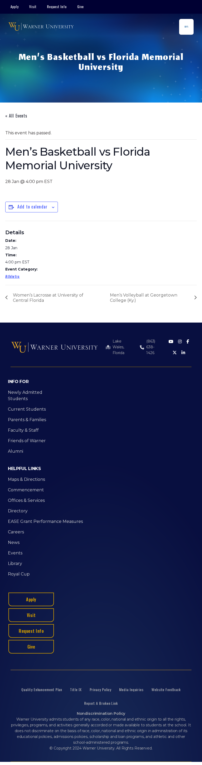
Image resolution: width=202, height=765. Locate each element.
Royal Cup (19, 574)
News (13, 542)
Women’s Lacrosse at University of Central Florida (48, 298)
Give (80, 6)
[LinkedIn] (183, 353)
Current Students (27, 409)
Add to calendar (32, 206)
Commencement (26, 489)
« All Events (16, 116)
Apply (15, 6)
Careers (16, 531)
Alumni (15, 451)
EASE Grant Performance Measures (45, 521)
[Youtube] (171, 342)
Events (15, 552)
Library (15, 563)
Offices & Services (26, 500)
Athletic (12, 276)
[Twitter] (175, 353)
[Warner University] (41, 27)
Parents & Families (27, 419)
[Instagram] (180, 342)
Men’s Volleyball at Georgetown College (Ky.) (143, 298)
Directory (18, 510)
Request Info (57, 6)
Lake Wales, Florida (118, 347)
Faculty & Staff (23, 430)
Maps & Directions (26, 479)
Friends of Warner (27, 440)
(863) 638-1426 (150, 347)
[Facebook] (187, 342)
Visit (33, 6)
